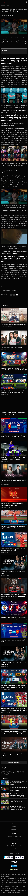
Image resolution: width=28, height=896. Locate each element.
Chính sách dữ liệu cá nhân (14, 836)
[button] (1, 2)
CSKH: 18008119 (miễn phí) (14, 846)
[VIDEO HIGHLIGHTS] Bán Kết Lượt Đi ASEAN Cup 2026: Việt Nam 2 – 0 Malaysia (18, 783)
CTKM (8, 598)
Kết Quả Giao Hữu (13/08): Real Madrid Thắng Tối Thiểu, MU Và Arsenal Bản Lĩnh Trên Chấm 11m (17, 795)
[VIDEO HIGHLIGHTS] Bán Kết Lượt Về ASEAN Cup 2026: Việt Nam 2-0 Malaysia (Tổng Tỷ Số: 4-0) (13, 710)
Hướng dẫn (14, 829)
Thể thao (8, 371)
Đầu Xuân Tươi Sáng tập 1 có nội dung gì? (12, 347)
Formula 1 (6, 774)
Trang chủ (3, 5)
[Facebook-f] (14, 295)
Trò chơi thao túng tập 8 (19, 110)
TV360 (15, 771)
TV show (8, 416)
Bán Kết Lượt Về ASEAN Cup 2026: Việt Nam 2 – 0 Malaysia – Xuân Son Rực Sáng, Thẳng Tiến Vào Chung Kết (14, 732)
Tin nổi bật (9, 771)
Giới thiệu (14, 826)
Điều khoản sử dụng (14, 839)
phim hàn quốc (21, 771)
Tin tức (8, 507)
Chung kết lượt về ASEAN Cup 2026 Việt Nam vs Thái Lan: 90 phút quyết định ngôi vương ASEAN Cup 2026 (14, 436)
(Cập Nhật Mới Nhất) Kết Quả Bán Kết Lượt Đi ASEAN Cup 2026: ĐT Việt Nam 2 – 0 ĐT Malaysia (18, 789)
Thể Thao (3, 771)
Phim (8, 5)
